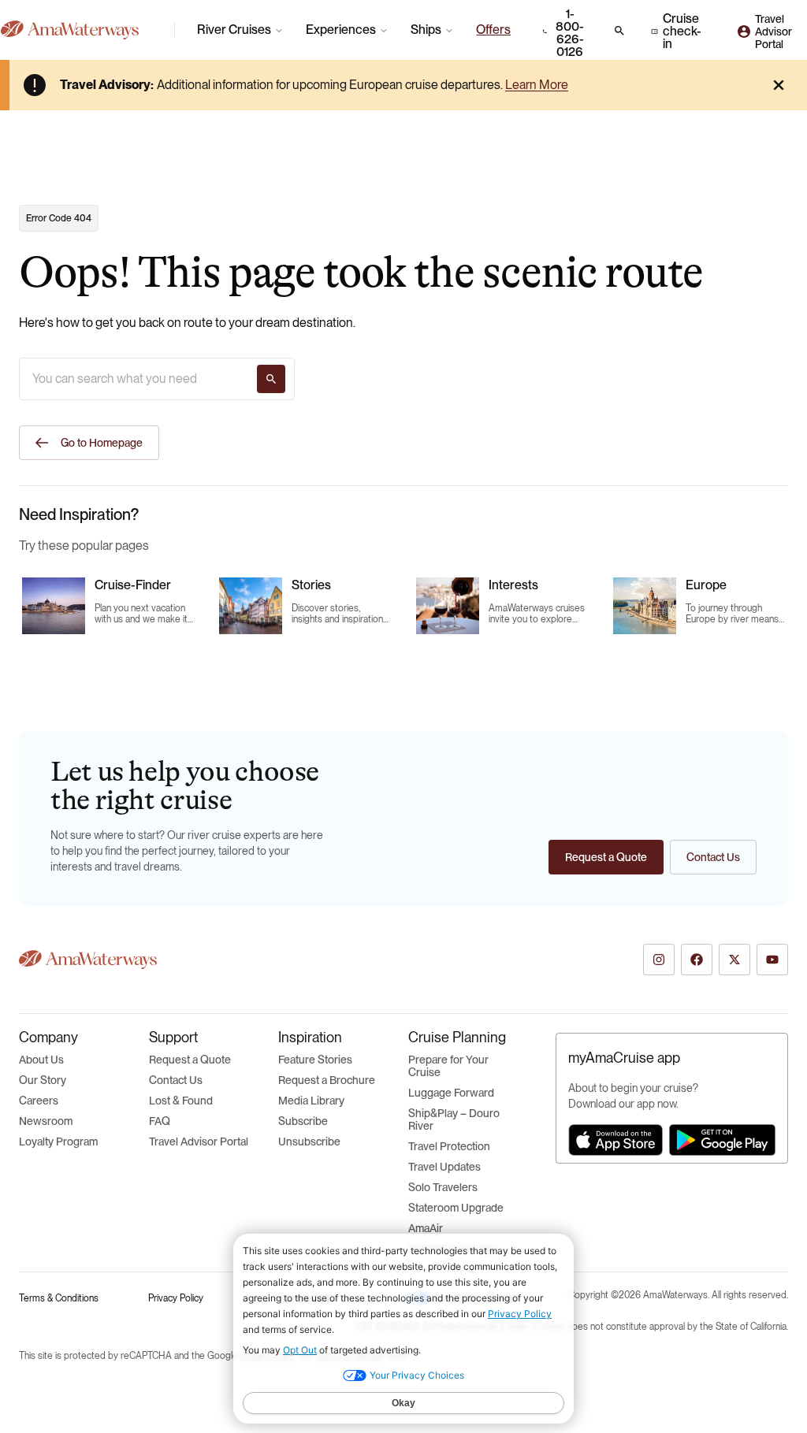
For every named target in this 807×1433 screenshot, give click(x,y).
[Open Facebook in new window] (696, 959)
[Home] (81, 29)
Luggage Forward (451, 1093)
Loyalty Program (58, 1141)
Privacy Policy (175, 1298)
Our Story (42, 1080)
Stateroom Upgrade (456, 1208)
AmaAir (425, 1228)
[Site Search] (619, 30)
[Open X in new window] (734, 959)
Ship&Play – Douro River (454, 1119)
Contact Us (176, 1080)
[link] (493, 30)
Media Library (311, 1100)
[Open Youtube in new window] (772, 959)
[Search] (271, 379)
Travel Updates (444, 1167)
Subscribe (303, 1121)
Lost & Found (181, 1100)
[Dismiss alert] (778, 85)
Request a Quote (190, 1060)
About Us (41, 1060)
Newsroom (46, 1121)
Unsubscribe (309, 1141)
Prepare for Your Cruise (448, 1066)
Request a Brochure (326, 1080)
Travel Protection (449, 1146)
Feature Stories (315, 1060)
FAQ (159, 1121)
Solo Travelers (443, 1187)
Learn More (536, 84)
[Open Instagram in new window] (659, 959)
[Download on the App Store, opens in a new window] (615, 1140)
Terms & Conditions (59, 1298)
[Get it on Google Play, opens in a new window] (722, 1140)
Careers (38, 1100)
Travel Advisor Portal (198, 1141)
